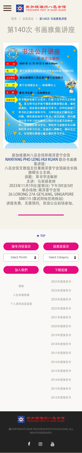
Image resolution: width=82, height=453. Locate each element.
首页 (14, 18)
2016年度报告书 (61, 362)
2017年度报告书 (61, 352)
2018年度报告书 (61, 344)
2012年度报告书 (61, 397)
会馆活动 (28, 18)
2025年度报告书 (61, 281)
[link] (31, 159)
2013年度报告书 (61, 388)
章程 (21, 286)
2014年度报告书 (61, 379)
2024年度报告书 (61, 290)
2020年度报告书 (61, 326)
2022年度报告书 (61, 308)
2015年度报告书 (61, 370)
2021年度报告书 (61, 317)
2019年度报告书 (61, 335)
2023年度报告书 (61, 299)
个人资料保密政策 (21, 303)
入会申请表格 (21, 295)
